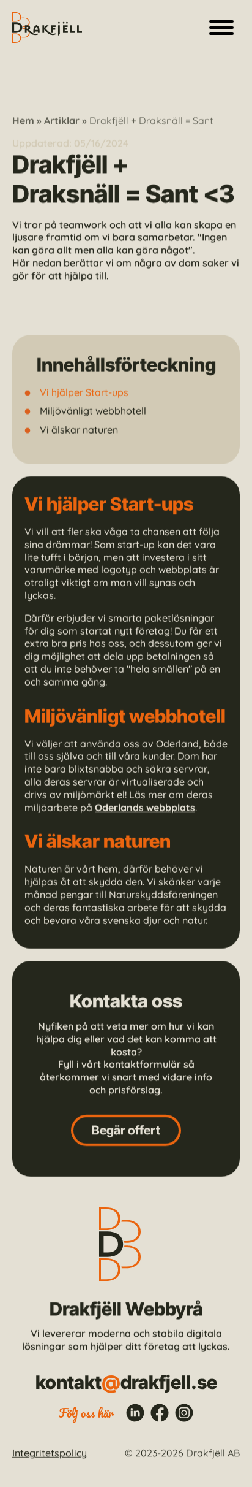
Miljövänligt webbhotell (93, 411)
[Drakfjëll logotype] (47, 27)
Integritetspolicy (49, 1453)
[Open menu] (221, 27)
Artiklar (62, 120)
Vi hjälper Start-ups (84, 392)
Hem (23, 120)
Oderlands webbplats (145, 807)
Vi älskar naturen (79, 430)
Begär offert (126, 1130)
